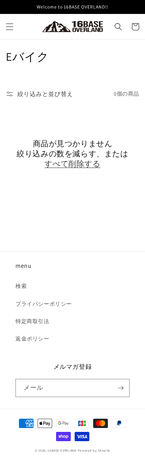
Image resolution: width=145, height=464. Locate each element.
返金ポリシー (32, 338)
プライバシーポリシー (43, 303)
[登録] (120, 388)
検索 (21, 286)
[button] (9, 26)
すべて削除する (72, 164)
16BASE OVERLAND (62, 450)
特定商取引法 (32, 321)
